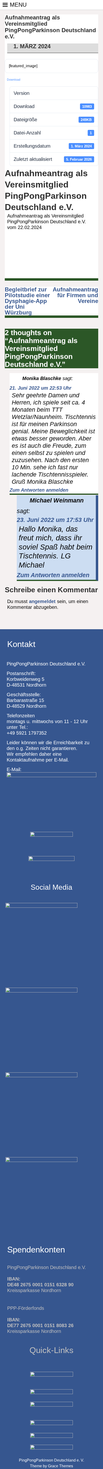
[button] (18, 5)
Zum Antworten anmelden (39, 490)
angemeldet (42, 601)
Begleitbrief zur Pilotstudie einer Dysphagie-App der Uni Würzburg (27, 301)
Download (13, 79)
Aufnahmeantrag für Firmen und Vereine (75, 295)
